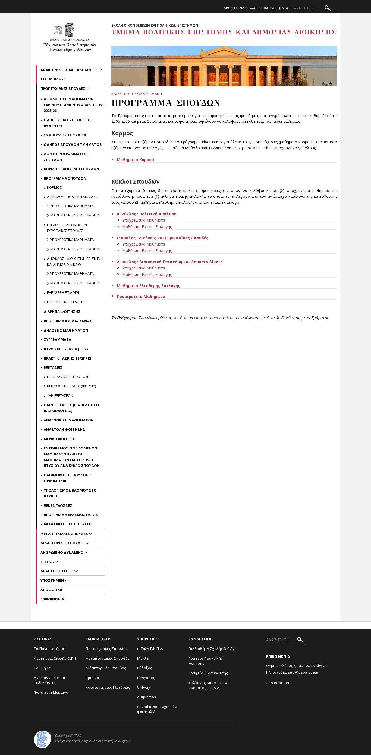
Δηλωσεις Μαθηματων (66, 330)
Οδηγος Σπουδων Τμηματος (73, 144)
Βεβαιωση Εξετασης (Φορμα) (71, 385)
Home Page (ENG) (274, 8)
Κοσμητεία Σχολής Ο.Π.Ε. (56, 658)
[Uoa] (42, 739)
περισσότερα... (279, 682)
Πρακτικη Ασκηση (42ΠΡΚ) (67, 358)
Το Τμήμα (42, 667)
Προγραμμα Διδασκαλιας (68, 320)
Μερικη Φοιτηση (60, 438)
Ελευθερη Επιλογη (63, 292)
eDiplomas (146, 696)
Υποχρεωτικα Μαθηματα (72, 205)
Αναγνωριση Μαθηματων (69, 420)
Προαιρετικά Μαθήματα (141, 296)
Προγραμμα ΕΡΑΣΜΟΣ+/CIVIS (71, 514)
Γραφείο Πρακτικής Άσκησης (206, 661)
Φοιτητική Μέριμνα (51, 692)
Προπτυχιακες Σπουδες (142, 94)
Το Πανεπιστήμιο (49, 648)
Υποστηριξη (52, 580)
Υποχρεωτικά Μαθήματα (143, 220)
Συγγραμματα (57, 339)
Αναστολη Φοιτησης (64, 429)
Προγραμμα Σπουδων (65, 178)
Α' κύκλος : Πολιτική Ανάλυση (147, 213)
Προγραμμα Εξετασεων (67, 376)
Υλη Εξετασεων (60, 395)
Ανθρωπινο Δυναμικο (62, 552)
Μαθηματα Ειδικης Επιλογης (75, 215)
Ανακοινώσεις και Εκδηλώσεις (49, 680)
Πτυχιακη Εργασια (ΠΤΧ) (66, 349)
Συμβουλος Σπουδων (65, 135)
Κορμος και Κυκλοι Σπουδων (71, 168)
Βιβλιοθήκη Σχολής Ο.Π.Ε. (211, 648)
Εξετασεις (53, 367)
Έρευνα (92, 677)
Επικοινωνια (52, 599)
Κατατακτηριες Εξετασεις (68, 523)
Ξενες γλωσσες (58, 505)
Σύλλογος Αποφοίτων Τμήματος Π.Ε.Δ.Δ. (208, 685)
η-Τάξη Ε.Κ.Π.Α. (150, 648)
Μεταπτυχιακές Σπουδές (107, 658)
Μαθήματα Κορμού (135, 159)
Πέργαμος (146, 677)
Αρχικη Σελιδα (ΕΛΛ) (239, 8)
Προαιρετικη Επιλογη (65, 301)
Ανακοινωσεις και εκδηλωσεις (69, 69)
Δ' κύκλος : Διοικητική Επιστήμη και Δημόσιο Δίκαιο (170, 261)
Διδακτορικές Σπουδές (106, 667)
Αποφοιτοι (51, 589)
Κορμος (54, 187)
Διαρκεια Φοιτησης (62, 311)
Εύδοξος (144, 667)
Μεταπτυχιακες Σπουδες (64, 533)
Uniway (143, 687)
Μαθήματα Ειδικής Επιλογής (147, 226)
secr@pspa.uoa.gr (303, 672)
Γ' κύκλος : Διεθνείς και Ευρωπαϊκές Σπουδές (162, 237)
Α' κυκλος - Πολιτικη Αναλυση (72, 196)
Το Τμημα (51, 79)
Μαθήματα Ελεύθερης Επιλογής (148, 285)
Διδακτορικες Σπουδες (63, 542)
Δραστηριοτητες (57, 570)
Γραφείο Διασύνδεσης (208, 673)
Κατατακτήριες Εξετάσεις (108, 687)
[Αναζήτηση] (327, 8)
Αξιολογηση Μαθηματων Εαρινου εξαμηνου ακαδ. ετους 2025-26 (74, 104)
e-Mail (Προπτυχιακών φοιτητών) (157, 709)
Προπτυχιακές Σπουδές (106, 648)
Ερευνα (47, 561)
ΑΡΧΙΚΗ (116, 94)
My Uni (143, 658)
